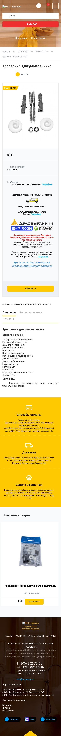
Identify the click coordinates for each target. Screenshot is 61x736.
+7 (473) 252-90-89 (30, 667)
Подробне (46, 184)
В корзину (34, 602)
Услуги (32, 636)
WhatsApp (50, 719)
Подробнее (36, 214)
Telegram (14, 719)
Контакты (51, 636)
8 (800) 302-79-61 (29, 663)
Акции (40, 636)
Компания (21, 636)
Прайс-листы (38, 38)
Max (32, 719)
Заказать (30, 288)
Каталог (32, 24)
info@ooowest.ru (25, 679)
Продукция (21, 38)
